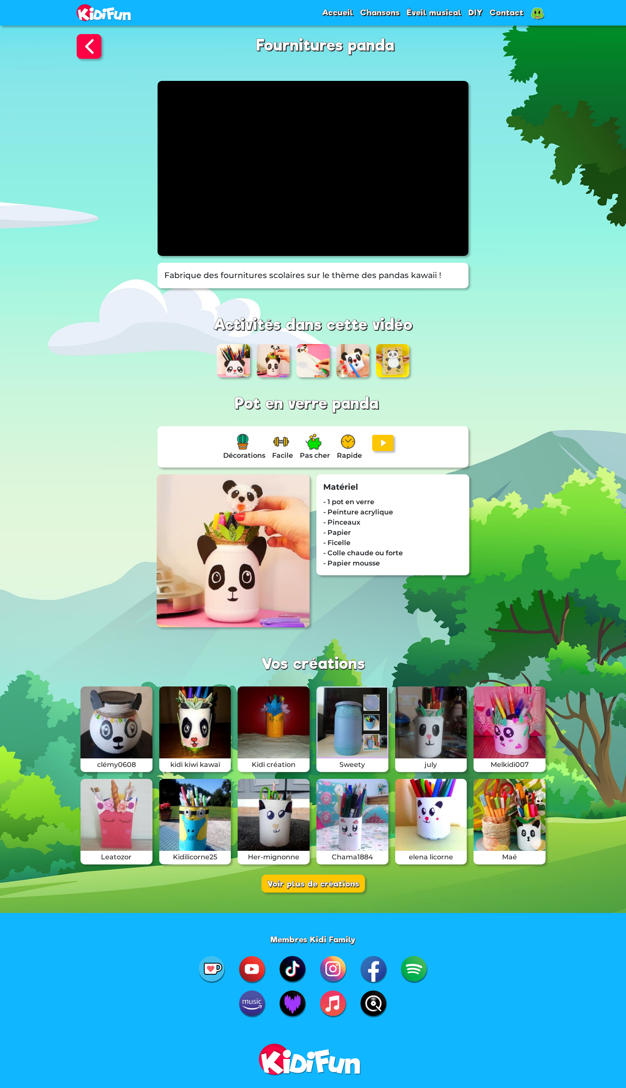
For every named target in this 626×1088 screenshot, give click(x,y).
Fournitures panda (325, 45)
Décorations (244, 455)
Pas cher (315, 455)
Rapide (349, 455)
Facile (282, 455)
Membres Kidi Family (313, 939)
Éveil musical (434, 12)
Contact (507, 12)
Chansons (380, 12)
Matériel (340, 487)
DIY (475, 12)
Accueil (337, 12)
